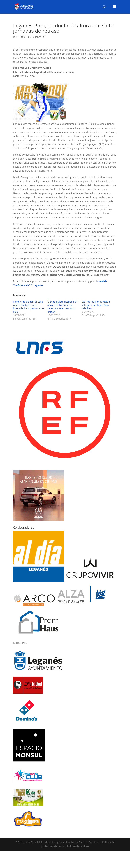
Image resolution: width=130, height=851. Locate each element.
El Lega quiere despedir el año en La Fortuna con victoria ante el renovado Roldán (62, 306)
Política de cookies (78, 846)
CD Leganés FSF (37, 36)
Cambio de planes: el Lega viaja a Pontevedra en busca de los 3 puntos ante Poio (28, 306)
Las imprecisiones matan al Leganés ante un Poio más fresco (96, 305)
